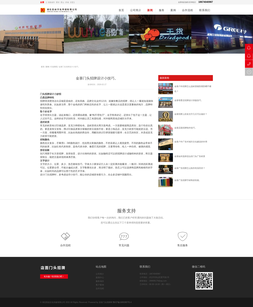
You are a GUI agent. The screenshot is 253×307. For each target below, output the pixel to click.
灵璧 (71, 2)
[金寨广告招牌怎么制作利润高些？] (165, 169)
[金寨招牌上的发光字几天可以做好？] (165, 116)
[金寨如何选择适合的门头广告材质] (165, 157)
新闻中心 (100, 277)
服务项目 (100, 281)
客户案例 (100, 285)
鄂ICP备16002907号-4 (122, 302)
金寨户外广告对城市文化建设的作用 (190, 142)
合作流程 (65, 245)
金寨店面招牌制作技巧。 (185, 128)
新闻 (47, 67)
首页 (121, 10)
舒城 (67, 2)
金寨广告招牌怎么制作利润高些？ (189, 168)
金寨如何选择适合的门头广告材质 (189, 156)
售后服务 (182, 245)
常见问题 (124, 245)
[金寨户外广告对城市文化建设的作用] (165, 144)
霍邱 (57, 2)
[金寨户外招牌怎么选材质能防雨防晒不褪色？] (165, 88)
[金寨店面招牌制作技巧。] (165, 130)
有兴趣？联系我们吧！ (54, 276)
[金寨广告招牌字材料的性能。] (165, 182)
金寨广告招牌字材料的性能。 (187, 180)
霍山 (62, 2)
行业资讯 (54, 67)
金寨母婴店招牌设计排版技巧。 (188, 100)
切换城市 (51, 2)
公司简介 (100, 274)
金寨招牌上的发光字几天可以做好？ (190, 114)
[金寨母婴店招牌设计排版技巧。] (165, 102)
